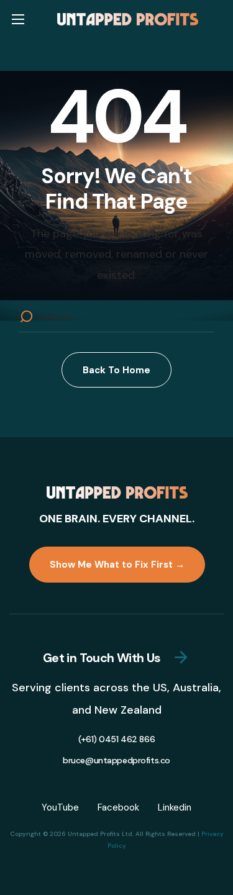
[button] (116, 370)
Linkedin (174, 807)
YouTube (60, 807)
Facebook (118, 807)
